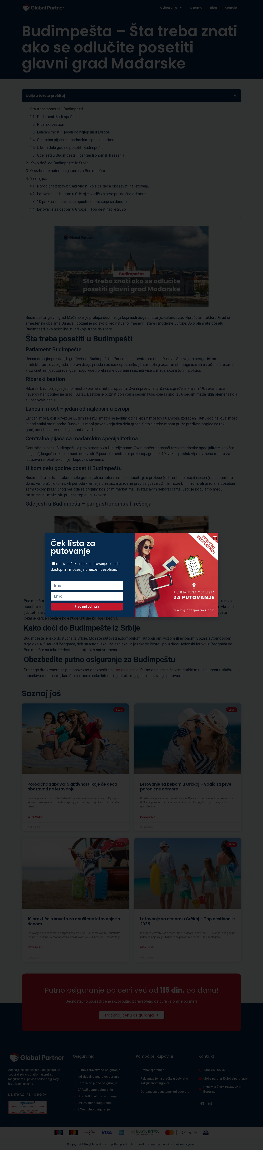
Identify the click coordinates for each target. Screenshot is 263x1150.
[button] (215, 538)
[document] (131, 575)
